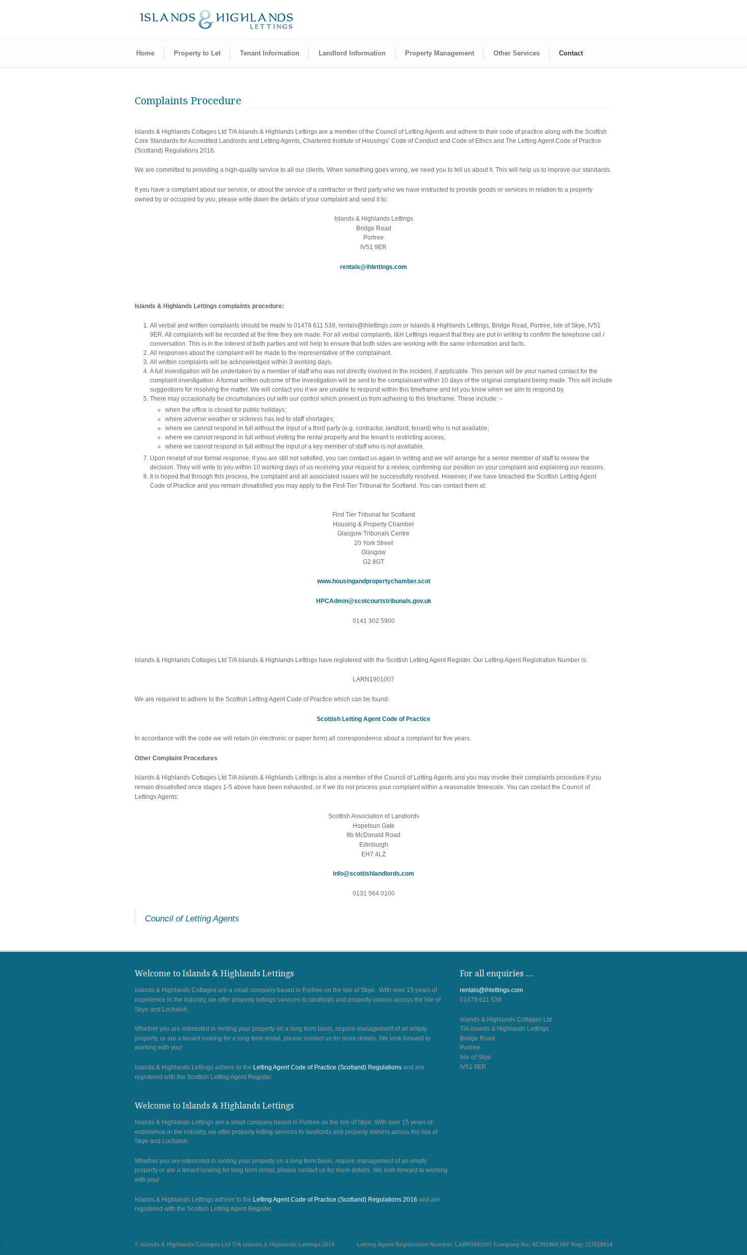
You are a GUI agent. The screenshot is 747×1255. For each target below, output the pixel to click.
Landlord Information (352, 53)
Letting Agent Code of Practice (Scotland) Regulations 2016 (335, 1199)
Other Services (516, 53)
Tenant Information (269, 53)
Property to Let (197, 53)
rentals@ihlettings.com (373, 267)
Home (145, 53)
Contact (571, 53)
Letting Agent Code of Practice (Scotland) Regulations (327, 1067)
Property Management (439, 53)
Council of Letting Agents (192, 918)
